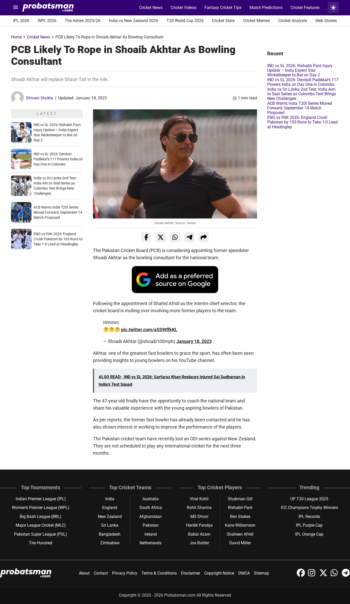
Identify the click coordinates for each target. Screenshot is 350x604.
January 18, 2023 (194, 341)
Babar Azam (199, 534)
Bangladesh (109, 534)
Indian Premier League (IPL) (41, 498)
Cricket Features (305, 7)
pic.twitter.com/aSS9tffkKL (149, 329)
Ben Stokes (240, 516)
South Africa (150, 507)
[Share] (204, 237)
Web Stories (326, 20)
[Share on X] (161, 237)
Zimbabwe (109, 542)
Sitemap (261, 573)
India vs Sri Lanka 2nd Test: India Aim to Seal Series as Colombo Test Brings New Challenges (301, 94)
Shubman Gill (240, 498)
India (109, 498)
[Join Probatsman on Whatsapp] (335, 575)
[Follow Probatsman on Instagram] (312, 575)
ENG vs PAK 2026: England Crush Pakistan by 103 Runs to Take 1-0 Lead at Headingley (58, 239)
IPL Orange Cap (309, 534)
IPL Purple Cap (309, 525)
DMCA (244, 573)
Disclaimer (190, 573)
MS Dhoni (199, 516)
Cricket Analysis (292, 20)
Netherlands (150, 542)
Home (16, 37)
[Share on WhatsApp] (175, 237)
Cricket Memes (256, 20)
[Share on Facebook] (146, 237)
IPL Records (309, 516)
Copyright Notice (219, 573)
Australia (150, 498)
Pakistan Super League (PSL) (40, 534)
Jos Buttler (199, 542)
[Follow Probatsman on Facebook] (301, 575)
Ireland (151, 534)
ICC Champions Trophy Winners (309, 507)
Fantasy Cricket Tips (222, 7)
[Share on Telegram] (189, 237)
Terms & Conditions (159, 573)
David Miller (240, 542)
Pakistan (151, 525)
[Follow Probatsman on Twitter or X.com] (323, 575)
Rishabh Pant (240, 507)
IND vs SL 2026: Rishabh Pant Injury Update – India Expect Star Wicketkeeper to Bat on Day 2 (300, 70)
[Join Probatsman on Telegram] (346, 575)
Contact (101, 573)
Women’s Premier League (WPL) (40, 507)
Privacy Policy (124, 573)
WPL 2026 (47, 20)
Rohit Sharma (199, 507)
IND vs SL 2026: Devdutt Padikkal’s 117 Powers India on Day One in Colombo (58, 159)
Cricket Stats (223, 20)
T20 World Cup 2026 (185, 20)
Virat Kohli (199, 498)
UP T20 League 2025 (309, 498)
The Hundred (40, 542)
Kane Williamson (240, 525)
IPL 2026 (21, 20)
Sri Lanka (109, 525)
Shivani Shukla (39, 98)
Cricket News (150, 7)
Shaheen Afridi (240, 534)
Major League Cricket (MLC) (41, 525)
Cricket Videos (183, 7)
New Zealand (110, 516)
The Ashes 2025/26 (82, 20)
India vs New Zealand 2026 (133, 20)
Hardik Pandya (199, 525)
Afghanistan (150, 516)
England (109, 507)
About (84, 573)
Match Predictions (266, 7)
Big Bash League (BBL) (40, 516)
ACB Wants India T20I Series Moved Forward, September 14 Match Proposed (58, 212)
